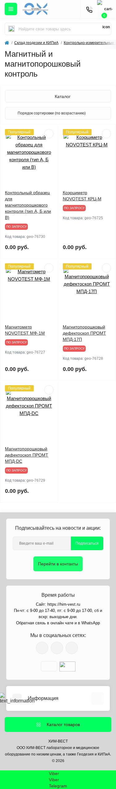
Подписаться (87, 543)
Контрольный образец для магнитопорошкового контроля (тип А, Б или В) (28, 205)
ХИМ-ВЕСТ (58, 741)
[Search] (11, 29)
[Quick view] (49, 133)
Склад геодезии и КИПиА (36, 43)
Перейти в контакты (58, 563)
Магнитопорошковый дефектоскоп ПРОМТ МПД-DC (26, 455)
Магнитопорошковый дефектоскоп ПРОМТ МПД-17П (84, 333)
